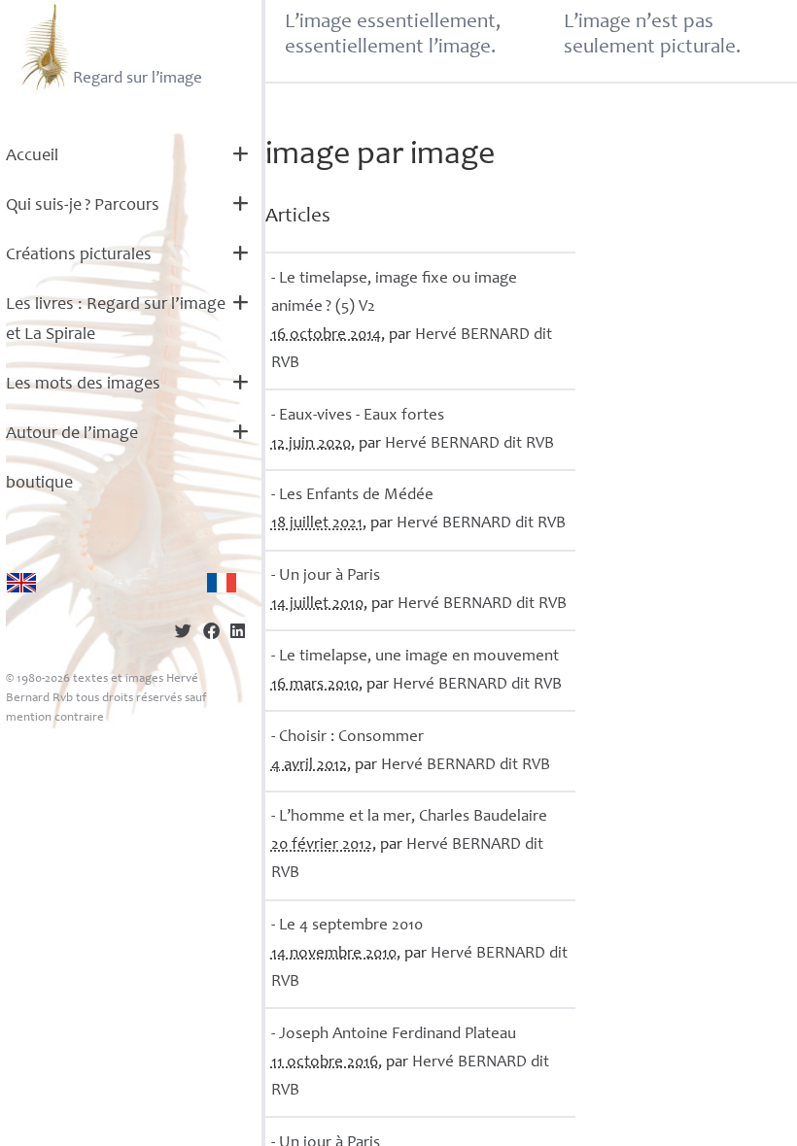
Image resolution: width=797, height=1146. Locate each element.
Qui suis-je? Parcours (82, 206)
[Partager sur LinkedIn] (237, 634)
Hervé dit (469, 444)
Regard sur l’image (137, 79)
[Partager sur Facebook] (211, 634)
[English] (21, 582)
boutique (39, 483)
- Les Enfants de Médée (352, 496)
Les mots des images (83, 384)
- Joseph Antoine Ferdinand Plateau (393, 1035)
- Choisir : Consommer (347, 737)
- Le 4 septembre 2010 (347, 926)
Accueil (32, 156)
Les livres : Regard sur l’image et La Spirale (115, 320)
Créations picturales (79, 255)
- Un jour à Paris (325, 576)
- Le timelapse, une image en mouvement (415, 657)
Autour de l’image (72, 434)
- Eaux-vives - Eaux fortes (357, 416)
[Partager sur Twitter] (183, 634)
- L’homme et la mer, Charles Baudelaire (409, 817)
